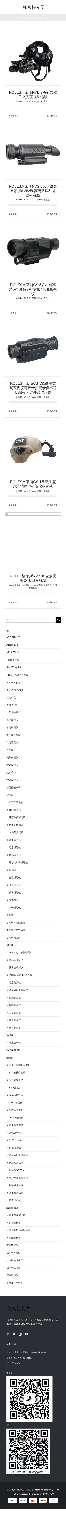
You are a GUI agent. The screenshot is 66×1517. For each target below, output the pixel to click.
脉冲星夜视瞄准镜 (18, 1177)
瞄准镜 (10, 1057)
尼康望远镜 (15, 847)
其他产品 (11, 697)
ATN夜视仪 (12, 644)
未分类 (10, 915)
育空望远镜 (15, 877)
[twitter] (14, 1334)
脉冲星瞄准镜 (13, 1267)
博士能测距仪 (16, 967)
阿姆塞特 (13, 900)
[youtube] (26, 1334)
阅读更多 (13, 116)
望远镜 (10, 795)
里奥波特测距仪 (14, 1283)
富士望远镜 (15, 840)
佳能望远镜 (15, 810)
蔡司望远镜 (15, 892)
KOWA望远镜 (16, 802)
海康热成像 (15, 1042)
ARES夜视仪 (13, 637)
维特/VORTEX (16, 1170)
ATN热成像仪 (16, 1080)
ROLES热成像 (13, 667)
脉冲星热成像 (16, 1185)
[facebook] (8, 1334)
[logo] (33, 5)
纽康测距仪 (15, 997)
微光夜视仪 (12, 765)
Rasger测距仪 (16, 960)
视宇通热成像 (16, 1193)
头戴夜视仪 (49, 585)
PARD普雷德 (16, 1102)
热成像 (10, 1035)
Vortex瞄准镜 (13, 682)
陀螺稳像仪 (15, 1237)
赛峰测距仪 (12, 1275)
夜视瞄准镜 (15, 1147)
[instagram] (20, 1334)
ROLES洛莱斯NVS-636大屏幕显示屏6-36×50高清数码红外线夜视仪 (33, 190)
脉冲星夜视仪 (13, 1252)
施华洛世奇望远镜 (18, 862)
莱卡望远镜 (15, 885)
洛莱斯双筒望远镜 (15, 930)
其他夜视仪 (12, 720)
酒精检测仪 (15, 712)
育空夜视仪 (12, 1245)
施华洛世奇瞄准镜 (18, 1155)
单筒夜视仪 (12, 727)
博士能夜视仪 (13, 735)
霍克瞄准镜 (15, 1200)
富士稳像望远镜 (17, 1215)
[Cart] (61, 7)
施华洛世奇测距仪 (18, 990)
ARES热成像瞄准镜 (19, 1065)
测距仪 (10, 945)
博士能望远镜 (16, 825)
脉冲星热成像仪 (14, 1260)
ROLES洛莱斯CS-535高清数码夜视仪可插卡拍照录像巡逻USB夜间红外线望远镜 (32, 387)
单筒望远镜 (17, 832)
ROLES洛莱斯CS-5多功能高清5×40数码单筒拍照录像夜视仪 (33, 289)
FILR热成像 (15, 1087)
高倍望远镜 (15, 907)
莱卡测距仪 (15, 1020)
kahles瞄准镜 (16, 1095)
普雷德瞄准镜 (13, 787)
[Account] (56, 7)
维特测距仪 (15, 1005)
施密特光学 (49, 1489)
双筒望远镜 (12, 742)
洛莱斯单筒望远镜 (15, 922)
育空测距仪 (15, 1012)
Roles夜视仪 (44, 101)
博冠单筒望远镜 (17, 817)
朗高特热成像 (16, 1162)
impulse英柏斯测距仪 (20, 952)
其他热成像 (15, 1132)
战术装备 (11, 772)
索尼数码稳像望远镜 (19, 1230)
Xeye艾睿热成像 (14, 690)
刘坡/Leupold (15, 1140)
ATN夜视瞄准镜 (17, 1072)
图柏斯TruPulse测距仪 (20, 975)
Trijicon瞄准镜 (16, 1117)
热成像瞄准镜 (13, 1050)
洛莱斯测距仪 (13, 937)
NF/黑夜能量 (13, 652)
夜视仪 (10, 750)
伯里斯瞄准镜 (16, 1125)
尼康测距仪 (15, 982)
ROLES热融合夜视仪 (17, 675)
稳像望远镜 (12, 1208)
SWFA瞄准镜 (16, 1110)
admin (19, 101)
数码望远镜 (15, 855)
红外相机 (13, 705)
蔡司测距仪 (15, 1027)
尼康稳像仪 (15, 1222)
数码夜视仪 (12, 780)
